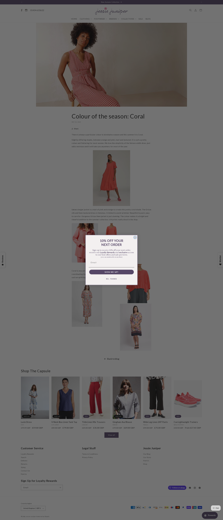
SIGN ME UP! (111, 272)
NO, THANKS (111, 279)
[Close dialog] (135, 237)
